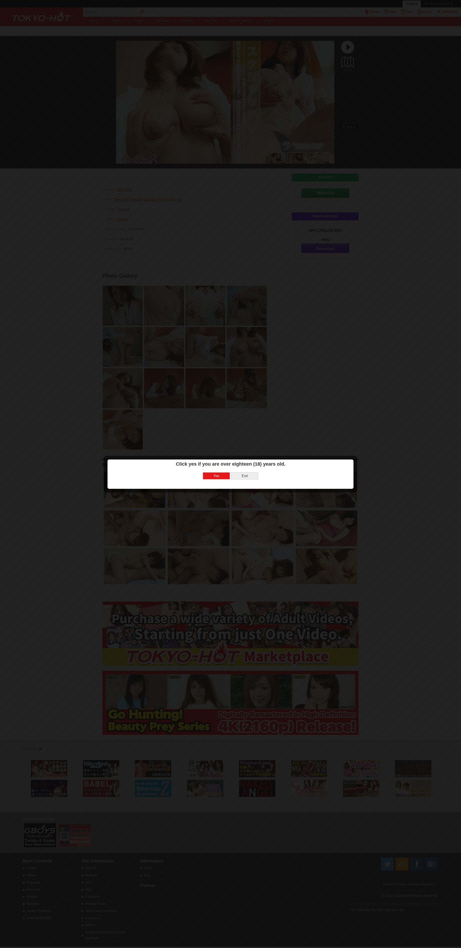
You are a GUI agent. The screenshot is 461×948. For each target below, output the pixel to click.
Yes (216, 476)
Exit (245, 476)
